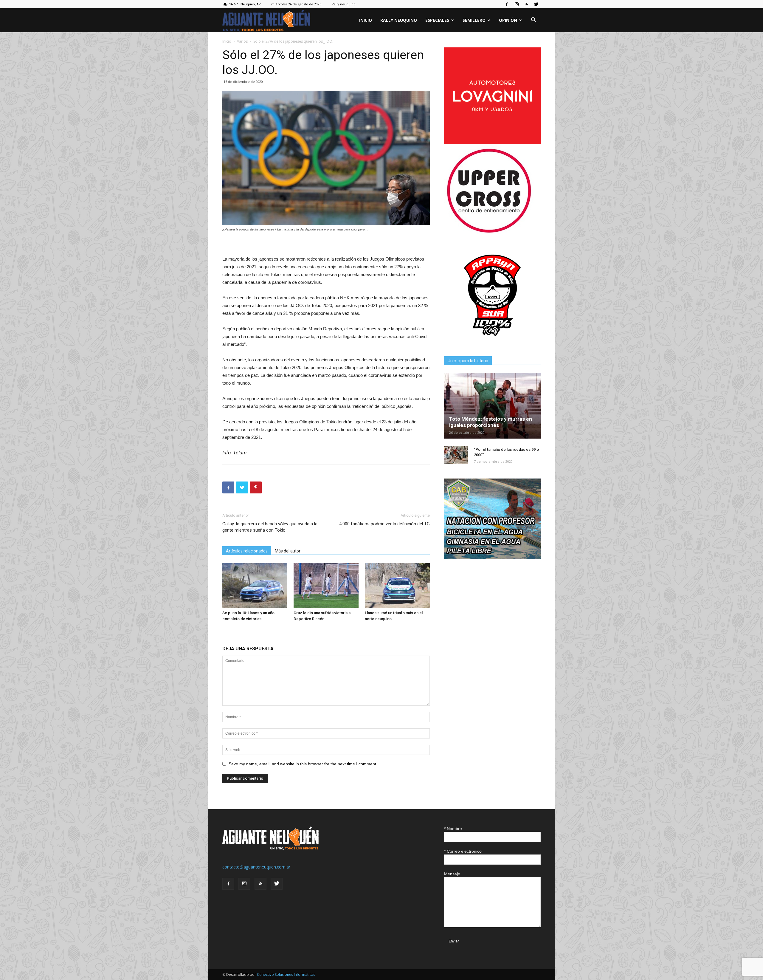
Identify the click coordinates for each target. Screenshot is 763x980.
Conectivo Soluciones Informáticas (286, 974)
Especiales (437, 20)
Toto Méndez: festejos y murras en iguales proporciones (490, 422)
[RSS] (526, 4)
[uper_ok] (489, 232)
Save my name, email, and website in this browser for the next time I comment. (303, 763)
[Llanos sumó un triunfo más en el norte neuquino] (397, 585)
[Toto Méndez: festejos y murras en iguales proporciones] (492, 406)
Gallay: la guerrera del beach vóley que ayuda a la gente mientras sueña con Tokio (269, 527)
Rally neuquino (344, 4)
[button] (533, 21)
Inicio (365, 20)
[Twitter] (536, 4)
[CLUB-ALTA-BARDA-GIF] (492, 557)
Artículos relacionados (247, 551)
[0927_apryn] (492, 342)
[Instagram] (516, 4)
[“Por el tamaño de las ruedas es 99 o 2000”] (456, 455)
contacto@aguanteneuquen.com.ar (256, 867)
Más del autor (287, 551)
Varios (242, 41)
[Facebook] (506, 4)
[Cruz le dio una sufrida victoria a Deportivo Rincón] (326, 585)
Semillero (474, 20)
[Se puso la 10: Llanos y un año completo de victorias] (254, 585)
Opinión (508, 20)
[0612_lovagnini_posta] (492, 142)
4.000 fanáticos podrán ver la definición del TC (384, 524)
